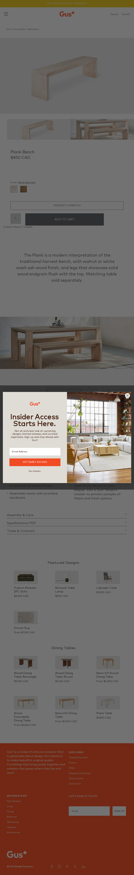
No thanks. (35, 471)
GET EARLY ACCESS (35, 462)
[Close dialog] (127, 395)
